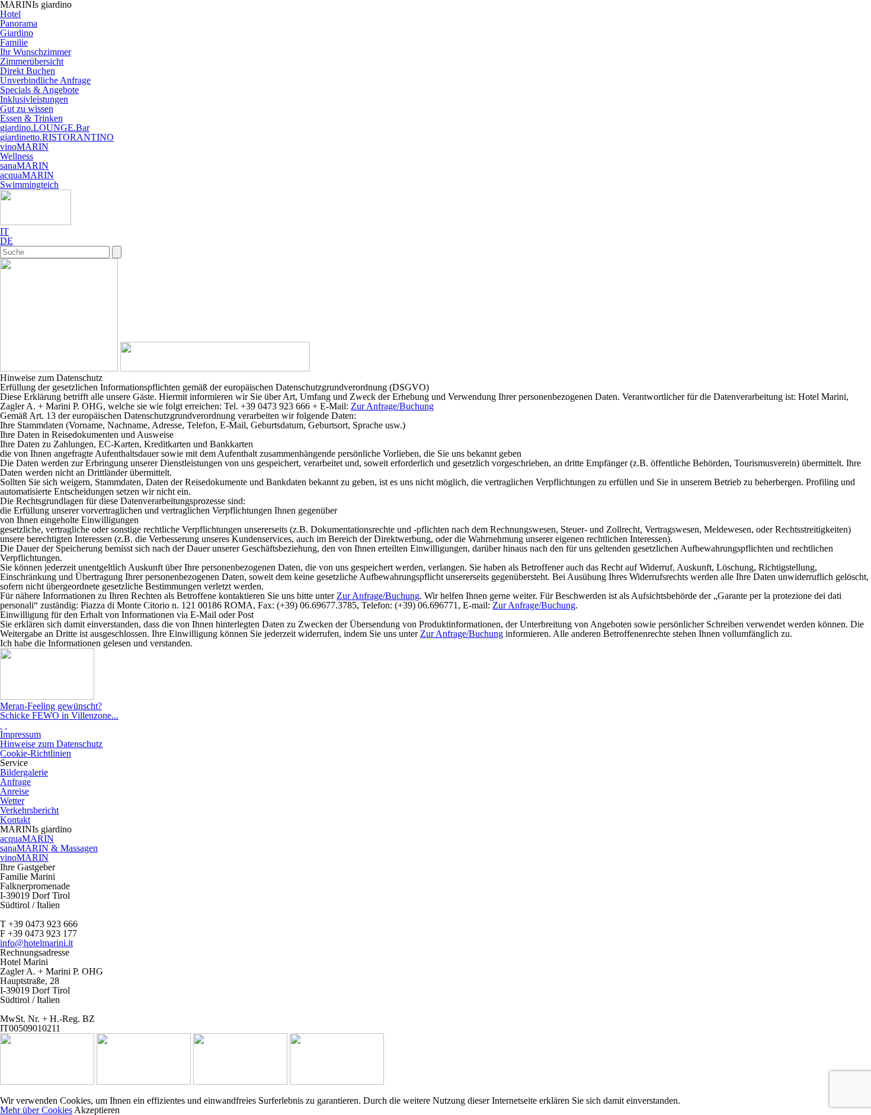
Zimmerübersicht (31, 61)
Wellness (16, 156)
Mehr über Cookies (36, 1110)
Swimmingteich (29, 185)
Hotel (10, 14)
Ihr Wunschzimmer (35, 52)
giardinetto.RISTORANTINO (57, 137)
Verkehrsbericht (29, 810)
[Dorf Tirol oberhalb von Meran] (144, 1081)
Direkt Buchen (27, 71)
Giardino (16, 33)
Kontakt (15, 820)
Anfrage (15, 782)
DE (6, 241)
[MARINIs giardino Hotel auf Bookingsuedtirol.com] (6, 725)
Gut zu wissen (26, 109)
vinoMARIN (24, 147)
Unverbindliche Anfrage (45, 80)
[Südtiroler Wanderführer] (337, 1081)
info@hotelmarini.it (36, 943)
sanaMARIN (24, 166)
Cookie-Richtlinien (35, 753)
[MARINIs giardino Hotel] (59, 368)
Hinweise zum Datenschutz (51, 744)
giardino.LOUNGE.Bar (44, 128)
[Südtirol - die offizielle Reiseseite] (47, 1081)
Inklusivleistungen (34, 99)
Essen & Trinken (31, 118)
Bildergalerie (24, 772)
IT (4, 231)
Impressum (20, 734)
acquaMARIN (27, 175)
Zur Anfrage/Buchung (392, 406)
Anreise (14, 791)
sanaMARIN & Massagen (49, 848)
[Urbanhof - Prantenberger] (240, 1081)
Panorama (18, 23)
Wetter (12, 801)
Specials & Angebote (39, 90)
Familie (14, 42)
